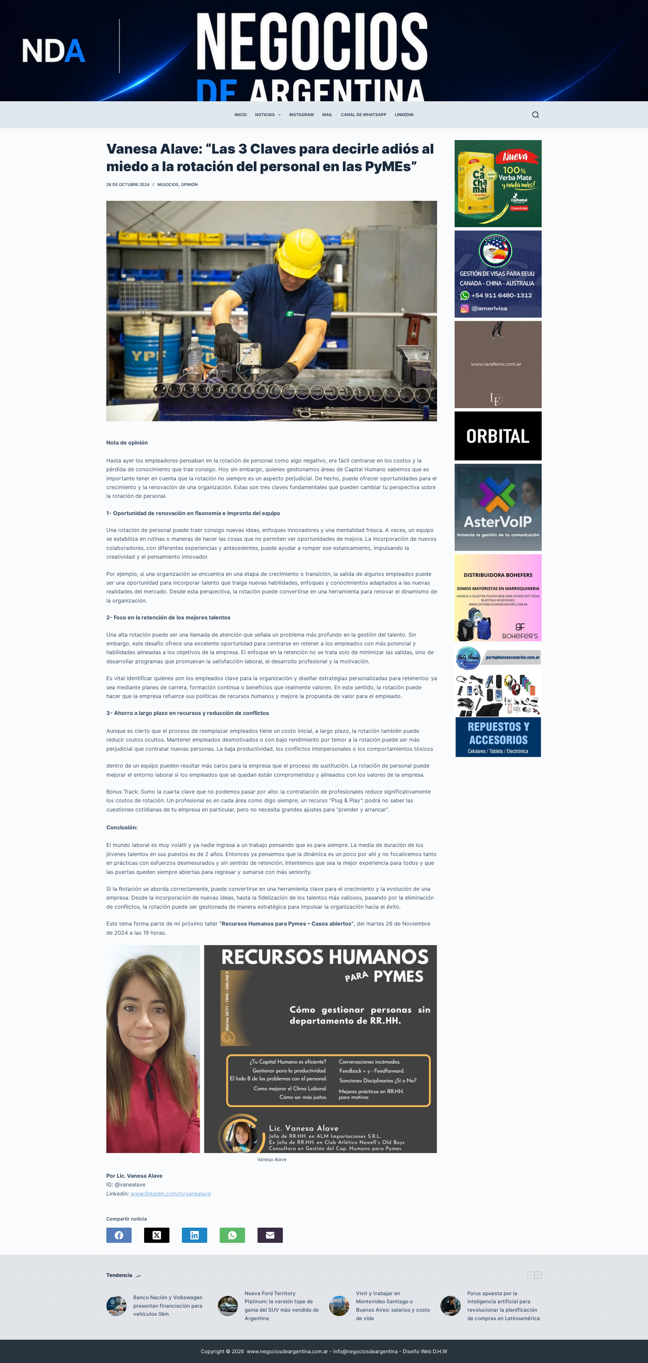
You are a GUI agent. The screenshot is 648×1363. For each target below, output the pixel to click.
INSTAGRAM (301, 114)
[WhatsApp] (232, 1235)
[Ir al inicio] (307, 50)
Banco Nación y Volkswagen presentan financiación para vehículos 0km (167, 1305)
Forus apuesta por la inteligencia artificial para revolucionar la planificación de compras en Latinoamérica (503, 1305)
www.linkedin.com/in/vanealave (171, 1193)
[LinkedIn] (194, 1235)
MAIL (327, 114)
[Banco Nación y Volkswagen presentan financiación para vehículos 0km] (116, 1306)
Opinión (189, 184)
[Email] (270, 1235)
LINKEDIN (404, 114)
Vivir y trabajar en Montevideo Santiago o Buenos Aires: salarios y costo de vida (393, 1305)
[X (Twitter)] (156, 1235)
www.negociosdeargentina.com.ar (287, 1351)
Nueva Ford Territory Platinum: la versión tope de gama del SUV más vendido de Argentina (282, 1305)
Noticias (265, 114)
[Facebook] (119, 1235)
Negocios (168, 184)
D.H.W (440, 1351)
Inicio (241, 114)
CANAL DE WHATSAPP (363, 114)
